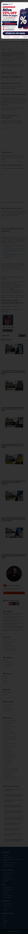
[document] (14, 467)
